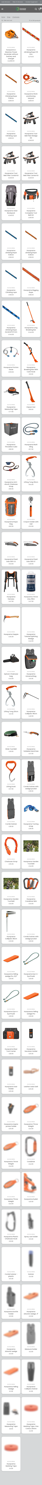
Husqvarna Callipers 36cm (11, 938)
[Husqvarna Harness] (11, 582)
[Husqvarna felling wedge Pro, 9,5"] (11, 958)
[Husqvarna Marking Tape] (11, 1448)
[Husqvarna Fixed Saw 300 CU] (11, 544)
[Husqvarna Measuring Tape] (11, 391)
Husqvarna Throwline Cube (11, 446)
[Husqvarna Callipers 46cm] (30, 696)
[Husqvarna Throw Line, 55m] (30, 585)
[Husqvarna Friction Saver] (11, 351)
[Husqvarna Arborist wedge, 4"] (30, 1296)
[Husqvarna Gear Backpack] (11, 198)
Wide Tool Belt (11, 749)
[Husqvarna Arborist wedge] (11, 1333)
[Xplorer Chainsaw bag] (11, 658)
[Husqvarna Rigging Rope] (30, 274)
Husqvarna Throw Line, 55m (31, 598)
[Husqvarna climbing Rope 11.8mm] (11, 235)
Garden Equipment (31, 2)
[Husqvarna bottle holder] (11, 1300)
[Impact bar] (30, 398)
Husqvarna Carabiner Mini (31, 900)
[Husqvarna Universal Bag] (30, 660)
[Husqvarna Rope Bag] (11, 508)
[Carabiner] (30, 1148)
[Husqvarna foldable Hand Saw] (30, 733)
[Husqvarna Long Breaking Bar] (30, 320)
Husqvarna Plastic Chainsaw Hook (11, 1238)
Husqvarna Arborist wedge (11, 1350)
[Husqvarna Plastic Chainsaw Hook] (11, 1221)
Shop (8, 17)
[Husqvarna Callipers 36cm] (11, 926)
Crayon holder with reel (30, 523)
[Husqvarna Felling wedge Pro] (30, 996)
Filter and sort (8, 20)
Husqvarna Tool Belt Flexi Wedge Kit (31, 136)
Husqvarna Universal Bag (31, 675)
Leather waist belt (31, 1087)
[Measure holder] (30, 1341)
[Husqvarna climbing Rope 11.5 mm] (30, 34)
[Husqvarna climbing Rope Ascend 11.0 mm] (11, 312)
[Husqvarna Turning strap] (30, 808)
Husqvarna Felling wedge (11, 1388)
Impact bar (31, 407)
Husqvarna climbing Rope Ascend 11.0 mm (11, 330)
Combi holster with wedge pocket (30, 788)
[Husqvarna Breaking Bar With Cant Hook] (30, 352)
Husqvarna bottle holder (11, 1313)
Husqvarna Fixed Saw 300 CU (11, 560)
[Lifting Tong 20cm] (11, 700)
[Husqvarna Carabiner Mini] (30, 883)
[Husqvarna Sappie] (11, 618)
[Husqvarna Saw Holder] (11, 1071)
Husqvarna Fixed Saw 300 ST (31, 560)
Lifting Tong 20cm (11, 711)
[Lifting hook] (11, 777)
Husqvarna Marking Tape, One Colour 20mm (31, 1426)
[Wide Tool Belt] (11, 733)
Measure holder (31, 1349)
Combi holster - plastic (11, 1275)
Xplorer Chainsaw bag (11, 675)
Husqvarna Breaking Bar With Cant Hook (31, 369)
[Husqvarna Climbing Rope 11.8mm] (11, 78)
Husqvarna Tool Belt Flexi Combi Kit (11, 174)
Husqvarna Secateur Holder (31, 1050)
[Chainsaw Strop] (11, 846)
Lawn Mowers (5, 2)
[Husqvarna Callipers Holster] (30, 1379)
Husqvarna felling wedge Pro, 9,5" (11, 975)
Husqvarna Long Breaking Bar (31, 329)
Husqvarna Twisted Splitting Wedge (31, 636)
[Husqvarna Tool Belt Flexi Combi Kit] (11, 158)
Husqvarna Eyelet (31, 1199)
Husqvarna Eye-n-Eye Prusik (31, 975)
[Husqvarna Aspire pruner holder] (11, 1108)
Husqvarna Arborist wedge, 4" (31, 1313)
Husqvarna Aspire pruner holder (11, 1125)
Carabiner (31, 1162)
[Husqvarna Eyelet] (30, 1186)
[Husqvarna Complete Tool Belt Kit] (30, 195)
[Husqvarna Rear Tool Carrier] (11, 1033)
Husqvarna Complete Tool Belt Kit (31, 213)
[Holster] (30, 1258)
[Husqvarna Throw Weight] (30, 1108)
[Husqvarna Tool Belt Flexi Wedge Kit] (30, 118)
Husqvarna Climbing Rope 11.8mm (11, 96)
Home (3, 17)
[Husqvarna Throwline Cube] (11, 429)
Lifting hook (11, 787)
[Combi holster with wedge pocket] (30, 781)
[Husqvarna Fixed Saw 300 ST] (30, 543)
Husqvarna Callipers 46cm (31, 712)
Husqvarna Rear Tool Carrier (11, 1050)
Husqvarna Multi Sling (31, 446)
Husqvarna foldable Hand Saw (31, 750)
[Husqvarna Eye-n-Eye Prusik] (30, 958)
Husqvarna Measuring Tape (11, 408)
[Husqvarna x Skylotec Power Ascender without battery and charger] (11, 34)
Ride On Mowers (18, 2)
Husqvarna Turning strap (31, 825)
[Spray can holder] (30, 1221)
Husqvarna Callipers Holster (31, 1388)
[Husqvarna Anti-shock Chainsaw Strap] (11, 466)
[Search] (36, 9)
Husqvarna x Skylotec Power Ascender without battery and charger (11, 54)
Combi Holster (11, 824)
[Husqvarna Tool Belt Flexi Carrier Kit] (30, 158)
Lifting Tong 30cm (31, 482)
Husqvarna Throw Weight (31, 1125)
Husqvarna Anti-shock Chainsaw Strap (11, 484)
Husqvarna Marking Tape (11, 1465)
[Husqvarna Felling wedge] (11, 1371)
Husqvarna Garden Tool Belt (31, 862)
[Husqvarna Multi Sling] (30, 429)
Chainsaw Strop (11, 861)
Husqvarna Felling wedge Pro (31, 1013)
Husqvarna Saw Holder (11, 1088)
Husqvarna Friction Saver (11, 368)
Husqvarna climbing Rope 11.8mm (11, 252)
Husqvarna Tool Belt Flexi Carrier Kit (30, 174)
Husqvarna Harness (11, 598)
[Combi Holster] (11, 818)
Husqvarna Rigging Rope (31, 291)
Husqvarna (11, 47)
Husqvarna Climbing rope (11, 135)
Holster (31, 1274)
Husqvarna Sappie (11, 634)
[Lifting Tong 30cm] (30, 471)
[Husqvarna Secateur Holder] (30, 1033)
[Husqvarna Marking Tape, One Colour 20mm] (30, 1408)
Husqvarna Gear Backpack (11, 212)
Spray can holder (31, 1237)
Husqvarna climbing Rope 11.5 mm (31, 52)
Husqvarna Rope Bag (11, 523)
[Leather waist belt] (30, 1071)
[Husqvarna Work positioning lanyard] (30, 78)
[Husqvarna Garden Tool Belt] (30, 846)
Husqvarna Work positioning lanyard (31, 96)
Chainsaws (15, 17)
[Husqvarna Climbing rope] (11, 118)
